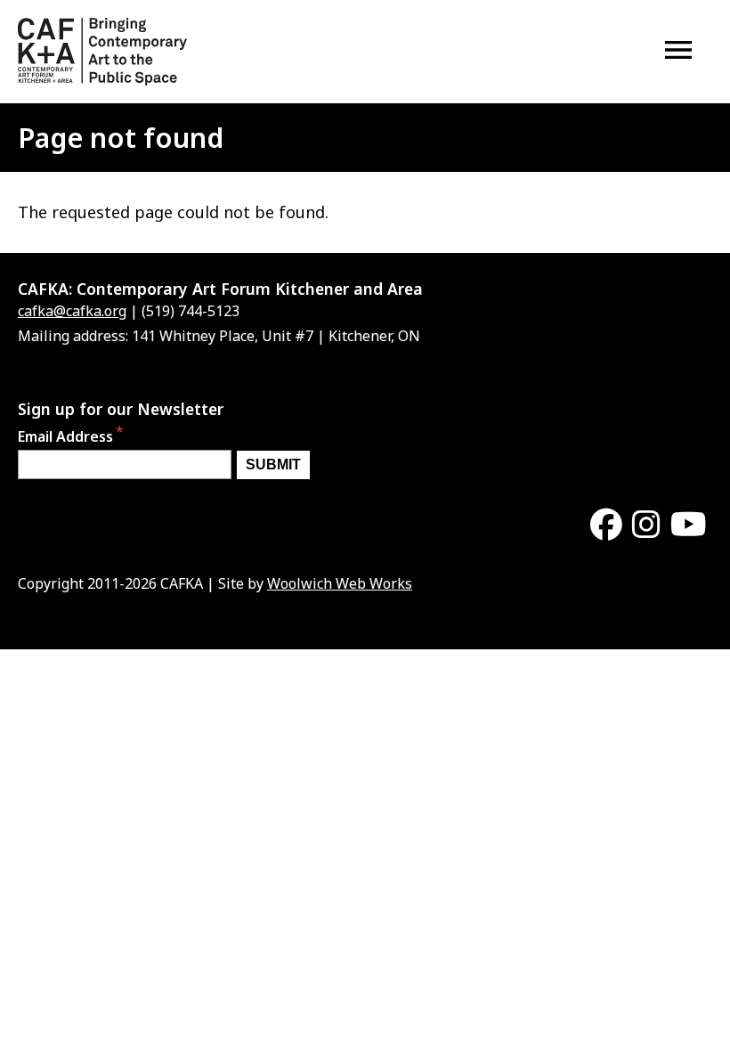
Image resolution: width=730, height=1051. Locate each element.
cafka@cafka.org (72, 311)
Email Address (65, 437)
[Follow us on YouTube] (688, 525)
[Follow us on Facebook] (606, 525)
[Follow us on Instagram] (646, 525)
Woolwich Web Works (339, 583)
